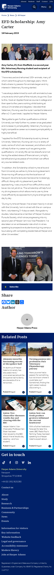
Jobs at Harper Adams (14, 554)
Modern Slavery (10, 550)
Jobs (51, 2)
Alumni (23, 2)
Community (8, 512)
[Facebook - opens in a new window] (10, 462)
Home (4, 15)
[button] (34, 7)
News (12, 15)
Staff (38, 2)
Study (5, 499)
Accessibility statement (15, 545)
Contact (45, 2)
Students (31, 2)
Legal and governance (14, 541)
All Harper (21, 15)
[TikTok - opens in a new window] (3, 462)
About (5, 494)
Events (5, 521)
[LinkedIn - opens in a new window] (29, 462)
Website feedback (11, 537)
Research (7, 503)
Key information (11, 532)
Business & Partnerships (15, 507)
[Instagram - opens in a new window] (16, 462)
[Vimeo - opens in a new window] (23, 462)
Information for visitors (15, 528)
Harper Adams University (14, 469)
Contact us (7, 487)
